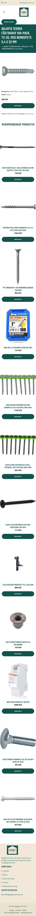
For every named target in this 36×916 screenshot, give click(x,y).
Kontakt (18, 910)
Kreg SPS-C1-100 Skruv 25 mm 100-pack (18, 347)
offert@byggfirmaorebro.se (26, 2)
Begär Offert (9, 22)
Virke (21, 91)
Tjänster (6, 871)
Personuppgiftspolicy (11, 913)
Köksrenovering (8, 879)
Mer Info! (18, 106)
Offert (5, 875)
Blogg (12, 910)
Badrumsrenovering (10, 886)
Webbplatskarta (26, 913)
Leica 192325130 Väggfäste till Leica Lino (18, 584)
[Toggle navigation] (3, 12)
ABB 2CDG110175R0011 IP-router (18, 702)
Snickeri (5, 882)
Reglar (26, 91)
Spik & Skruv (14, 91)
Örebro (5, 2)
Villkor (24, 910)
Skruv (31, 91)
